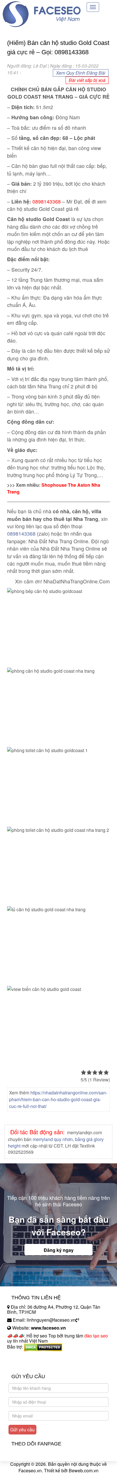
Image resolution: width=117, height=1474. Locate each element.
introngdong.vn (22, 1356)
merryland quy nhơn (53, 1139)
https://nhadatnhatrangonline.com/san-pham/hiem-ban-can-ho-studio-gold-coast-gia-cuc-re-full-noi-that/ (58, 1099)
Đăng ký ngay (59, 1250)
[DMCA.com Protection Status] (43, 1346)
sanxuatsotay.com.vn (28, 1364)
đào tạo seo (96, 1335)
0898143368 (21, 533)
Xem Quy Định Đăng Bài (80, 73)
